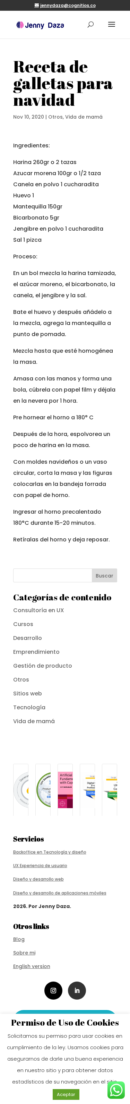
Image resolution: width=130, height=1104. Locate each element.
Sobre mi (24, 952)
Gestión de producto (42, 666)
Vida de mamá (84, 116)
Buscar (104, 575)
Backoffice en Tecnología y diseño (49, 852)
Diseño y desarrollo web (38, 879)
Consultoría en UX (38, 610)
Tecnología (29, 707)
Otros (55, 116)
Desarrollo (27, 638)
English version (31, 966)
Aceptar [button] (66, 1094)
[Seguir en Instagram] (53, 991)
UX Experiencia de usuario (40, 865)
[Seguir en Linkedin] (77, 991)
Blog (19, 939)
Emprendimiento (36, 652)
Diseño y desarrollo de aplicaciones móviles (59, 893)
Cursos (23, 624)
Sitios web (27, 694)
